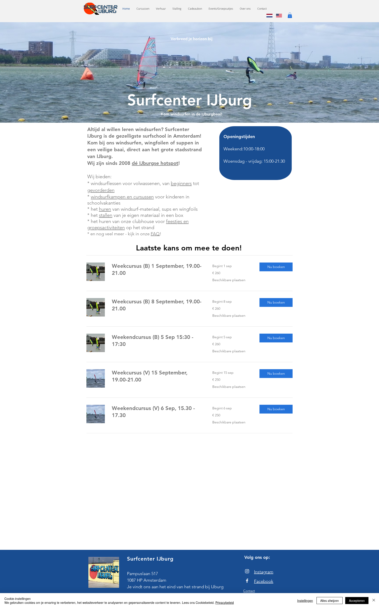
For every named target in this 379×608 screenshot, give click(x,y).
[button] (290, 15)
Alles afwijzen (329, 600)
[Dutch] (268, 15)
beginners (181, 183)
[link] (157, 270)
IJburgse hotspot (158, 163)
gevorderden (100, 190)
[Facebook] (247, 580)
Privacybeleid (224, 602)
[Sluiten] (373, 600)
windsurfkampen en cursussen (122, 197)
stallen (105, 215)
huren (105, 209)
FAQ (155, 233)
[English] (277, 15)
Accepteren (357, 600)
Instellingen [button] (305, 600)
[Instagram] (247, 571)
